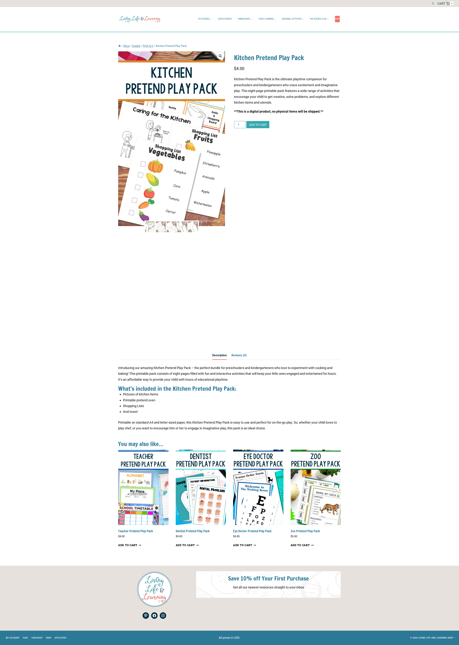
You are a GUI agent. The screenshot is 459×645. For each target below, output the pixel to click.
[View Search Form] (433, 3)
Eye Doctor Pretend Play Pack (252, 531)
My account (13, 637)
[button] (220, 56)
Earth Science (225, 19)
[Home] (119, 46)
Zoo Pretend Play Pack (305, 531)
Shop (337, 19)
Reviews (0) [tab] (239, 355)
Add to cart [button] (127, 545)
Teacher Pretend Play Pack (135, 531)
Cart (25, 637)
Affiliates (60, 637)
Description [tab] (219, 355)
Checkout (37, 637)
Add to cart (258, 124)
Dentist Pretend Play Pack (193, 531)
